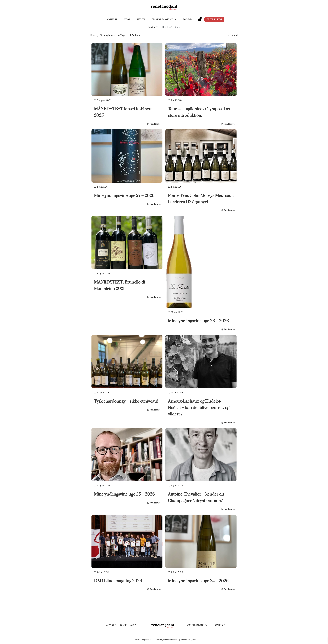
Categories (108, 35)
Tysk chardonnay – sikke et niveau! (126, 401)
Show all (234, 35)
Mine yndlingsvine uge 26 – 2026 (198, 320)
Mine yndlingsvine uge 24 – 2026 (198, 580)
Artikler (112, 19)
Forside (151, 27)
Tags (122, 35)
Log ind (187, 19)
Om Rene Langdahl (163, 19)
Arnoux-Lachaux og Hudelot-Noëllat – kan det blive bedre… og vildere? (198, 407)
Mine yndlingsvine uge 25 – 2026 (124, 494)
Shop (127, 19)
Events (141, 19)
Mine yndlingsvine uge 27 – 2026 (124, 195)
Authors (136, 35)
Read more (155, 124)
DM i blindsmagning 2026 (118, 580)
